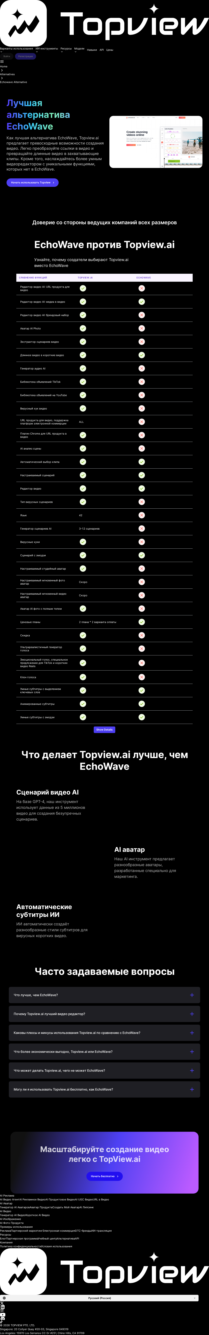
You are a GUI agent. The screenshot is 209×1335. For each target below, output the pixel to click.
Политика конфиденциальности (20, 1246)
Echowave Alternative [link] (13, 82)
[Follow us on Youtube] (104, 1315)
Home (3, 66)
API (102, 49)
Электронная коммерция (59, 1230)
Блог (3, 1238)
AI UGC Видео (84, 1199)
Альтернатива (66, 1238)
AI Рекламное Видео (32, 1199)
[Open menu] (2, 61)
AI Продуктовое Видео (60, 1199)
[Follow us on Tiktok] (104, 1321)
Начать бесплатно (103, 1176)
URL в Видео (101, 1199)
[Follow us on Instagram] (104, 1311)
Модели (79, 48)
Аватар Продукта (41, 1207)
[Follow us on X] (104, 1303)
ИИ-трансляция (101, 1230)
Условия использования (56, 1246)
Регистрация (25, 56)
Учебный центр (47, 1238)
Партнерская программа (22, 1238)
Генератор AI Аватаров (15, 1207)
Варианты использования (16, 48)
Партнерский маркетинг (27, 1230)
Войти (6, 56)
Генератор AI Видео (12, 1215)
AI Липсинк (87, 1207)
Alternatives (7, 74)
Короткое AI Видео (37, 1215)
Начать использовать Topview (30, 182)
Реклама (5, 1230)
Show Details (104, 729)
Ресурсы (66, 48)
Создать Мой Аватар (66, 1207)
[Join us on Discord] (104, 1318)
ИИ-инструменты (47, 48)
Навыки (92, 49)
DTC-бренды (83, 1230)
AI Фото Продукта (12, 1222)
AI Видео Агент (9, 1199)
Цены (109, 49)
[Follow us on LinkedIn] (104, 1307)
